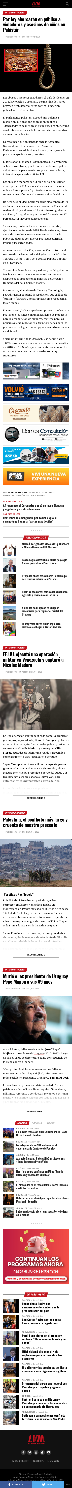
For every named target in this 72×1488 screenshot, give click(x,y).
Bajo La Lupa (38, 1461)
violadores (38, 496)
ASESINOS (35, 493)
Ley (45, 493)
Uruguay (39, 1053)
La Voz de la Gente (20, 1461)
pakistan (9, 496)
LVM (52, 493)
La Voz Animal (54, 1461)
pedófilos (23, 496)
